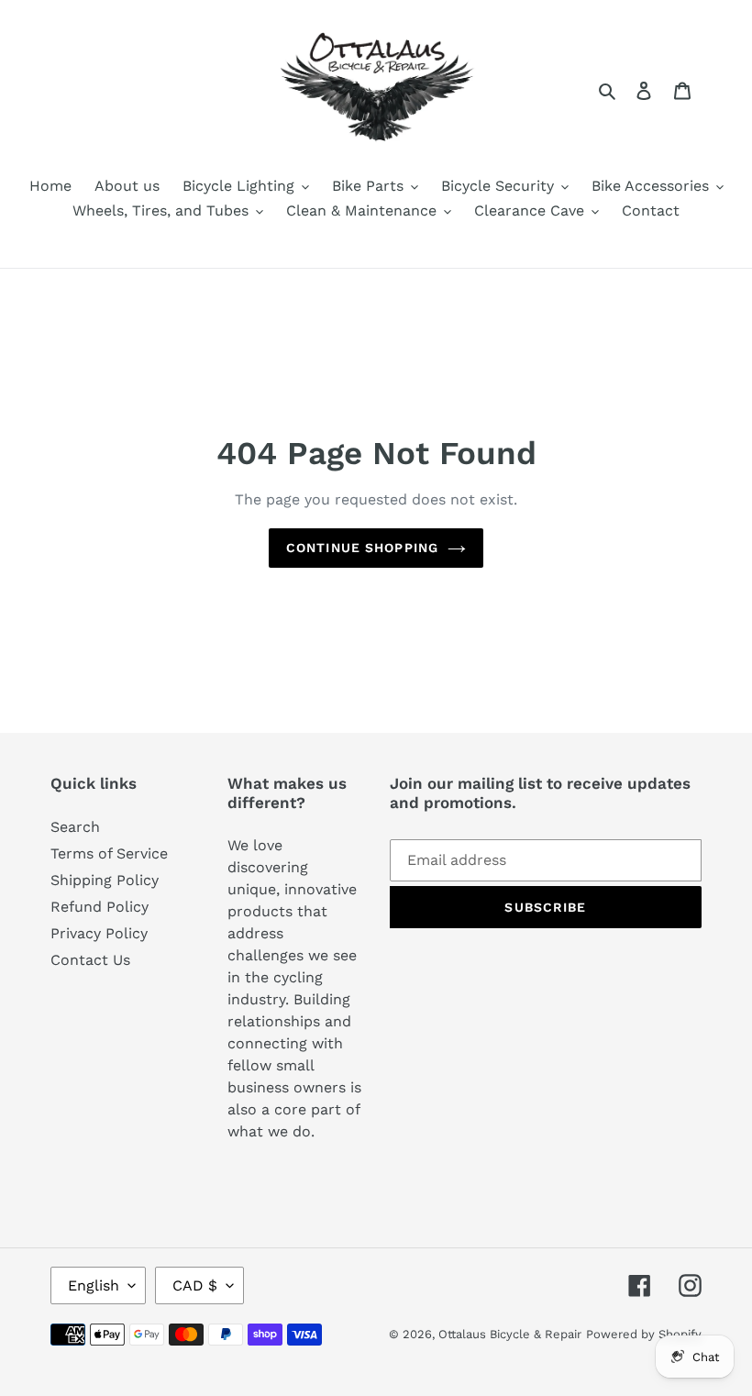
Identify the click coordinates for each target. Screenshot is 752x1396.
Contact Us (90, 960)
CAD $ (194, 1285)
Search (75, 827)
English (93, 1285)
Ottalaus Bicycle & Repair (509, 1334)
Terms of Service (109, 853)
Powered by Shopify (644, 1334)
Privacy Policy (99, 933)
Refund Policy (99, 906)
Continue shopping (362, 547)
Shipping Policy (104, 880)
